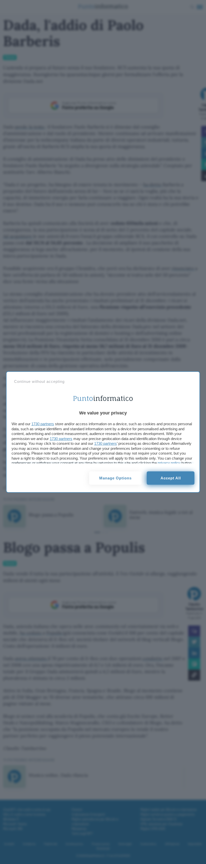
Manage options (115, 478)
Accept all (171, 478)
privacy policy (169, 463)
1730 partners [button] (42, 424)
